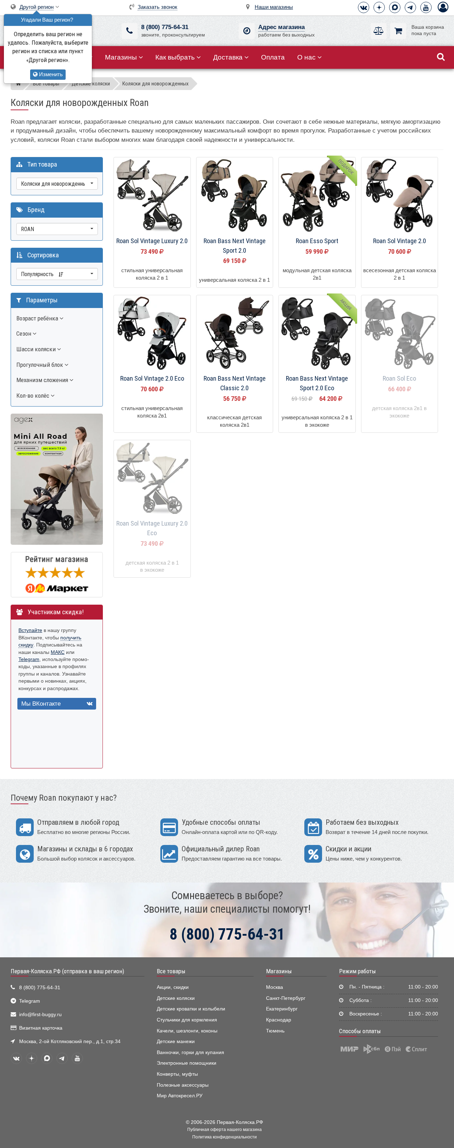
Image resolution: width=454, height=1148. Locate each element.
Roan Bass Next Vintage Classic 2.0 (235, 383)
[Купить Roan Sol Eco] (399, 334)
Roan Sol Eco (399, 378)
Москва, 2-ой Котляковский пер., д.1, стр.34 (70, 1041)
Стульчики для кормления (187, 1020)
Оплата (273, 57)
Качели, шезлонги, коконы (187, 1031)
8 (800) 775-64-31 (164, 27)
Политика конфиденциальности (224, 1137)
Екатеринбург (282, 1009)
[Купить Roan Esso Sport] (317, 196)
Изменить (50, 74)
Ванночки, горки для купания (190, 1052)
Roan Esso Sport (317, 241)
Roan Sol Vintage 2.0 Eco (152, 378)
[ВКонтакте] (363, 7)
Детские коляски (176, 998)
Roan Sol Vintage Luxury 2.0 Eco (152, 528)
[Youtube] (426, 7)
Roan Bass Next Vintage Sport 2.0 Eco (317, 383)
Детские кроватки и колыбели (191, 1009)
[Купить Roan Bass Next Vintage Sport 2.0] (234, 196)
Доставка (228, 57)
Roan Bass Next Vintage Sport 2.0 (235, 245)
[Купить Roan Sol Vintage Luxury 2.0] (152, 196)
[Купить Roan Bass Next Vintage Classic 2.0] (234, 334)
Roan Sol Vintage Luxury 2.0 (152, 241)
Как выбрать (175, 57)
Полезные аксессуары (183, 1085)
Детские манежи (176, 1041)
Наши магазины (274, 7)
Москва (274, 987)
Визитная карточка (40, 1028)
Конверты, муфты (177, 1074)
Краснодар (278, 1020)
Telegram (28, 659)
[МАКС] (394, 7)
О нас (306, 57)
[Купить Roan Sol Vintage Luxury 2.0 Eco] (152, 478)
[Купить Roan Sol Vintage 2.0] (399, 196)
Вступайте (30, 630)
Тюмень (275, 1031)
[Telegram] (410, 7)
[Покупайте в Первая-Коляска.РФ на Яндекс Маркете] (57, 574)
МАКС (58, 652)
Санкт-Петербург (285, 998)
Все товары (171, 971)
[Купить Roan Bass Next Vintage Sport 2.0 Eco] (317, 334)
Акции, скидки (173, 987)
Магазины (121, 57)
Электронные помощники (186, 1063)
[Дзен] (379, 7)
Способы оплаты (360, 1031)
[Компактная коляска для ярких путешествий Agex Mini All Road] (57, 478)
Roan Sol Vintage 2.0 (399, 241)
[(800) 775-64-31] (130, 31)
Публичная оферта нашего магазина (224, 1129)
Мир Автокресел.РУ (180, 1095)
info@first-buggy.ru (40, 1014)
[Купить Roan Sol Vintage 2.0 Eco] (152, 334)
